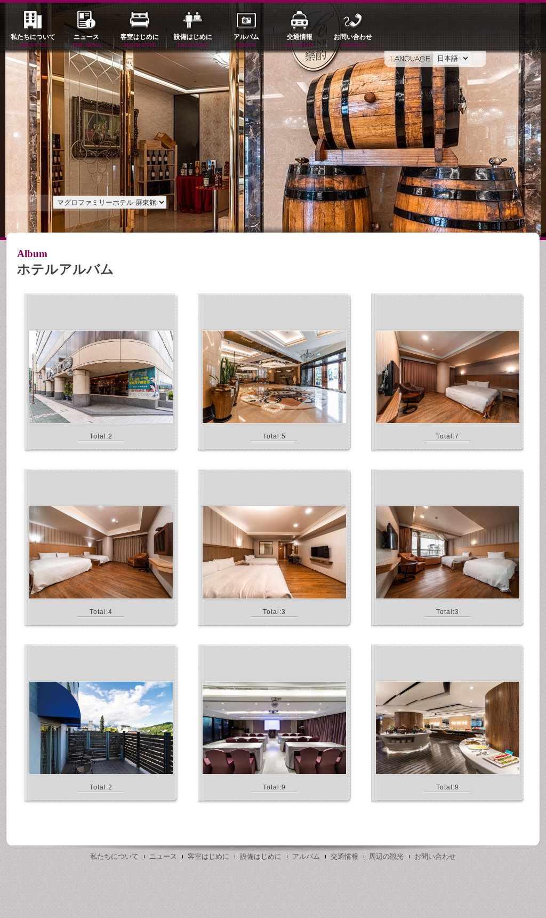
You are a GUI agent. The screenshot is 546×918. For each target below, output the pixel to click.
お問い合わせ (353, 40)
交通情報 (299, 40)
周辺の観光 (386, 856)
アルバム (246, 40)
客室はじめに (140, 40)
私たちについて (33, 40)
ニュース (86, 40)
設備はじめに (193, 40)
